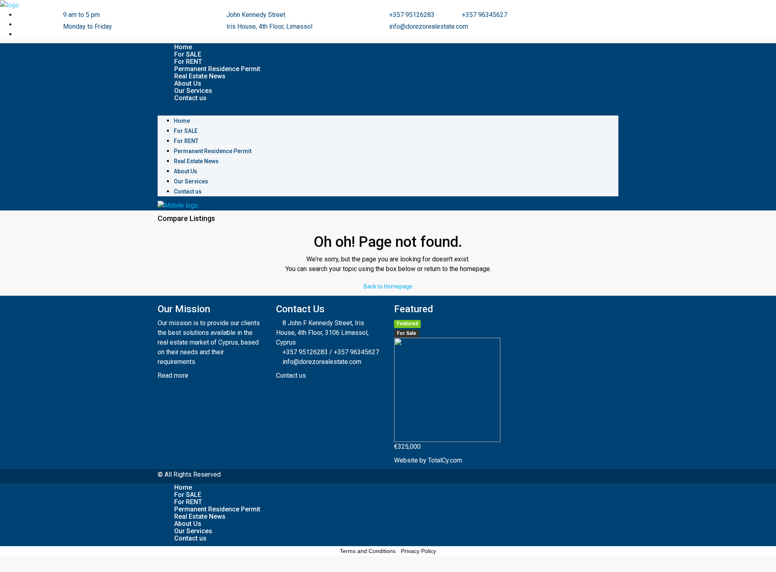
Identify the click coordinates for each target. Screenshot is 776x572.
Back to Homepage (388, 286)
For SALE (187, 54)
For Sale (406, 333)
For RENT (188, 61)
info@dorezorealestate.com (322, 362)
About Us (187, 83)
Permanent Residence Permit (217, 69)
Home (183, 47)
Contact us (190, 98)
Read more (174, 375)
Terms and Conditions (368, 551)
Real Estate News (200, 76)
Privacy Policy (418, 551)
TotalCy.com (445, 460)
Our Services (193, 91)
